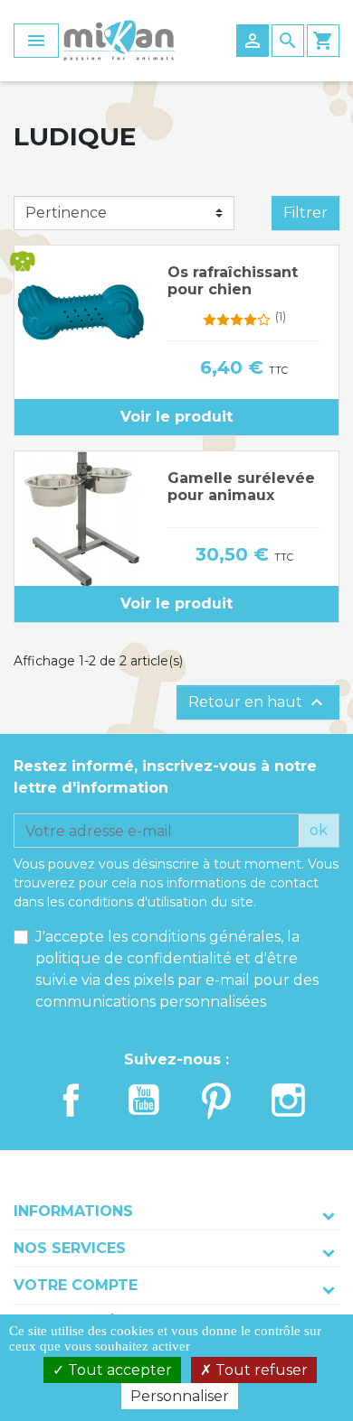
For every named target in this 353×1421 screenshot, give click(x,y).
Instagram (289, 1099)
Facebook (71, 1099)
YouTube (144, 1099)
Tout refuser (260, 1370)
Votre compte (76, 1285)
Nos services (70, 1248)
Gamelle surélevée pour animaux (241, 486)
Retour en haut (258, 702)
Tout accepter (118, 1370)
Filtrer (305, 212)
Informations (73, 1211)
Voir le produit (176, 416)
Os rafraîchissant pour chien (232, 281)
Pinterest (216, 1099)
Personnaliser (179, 1396)
